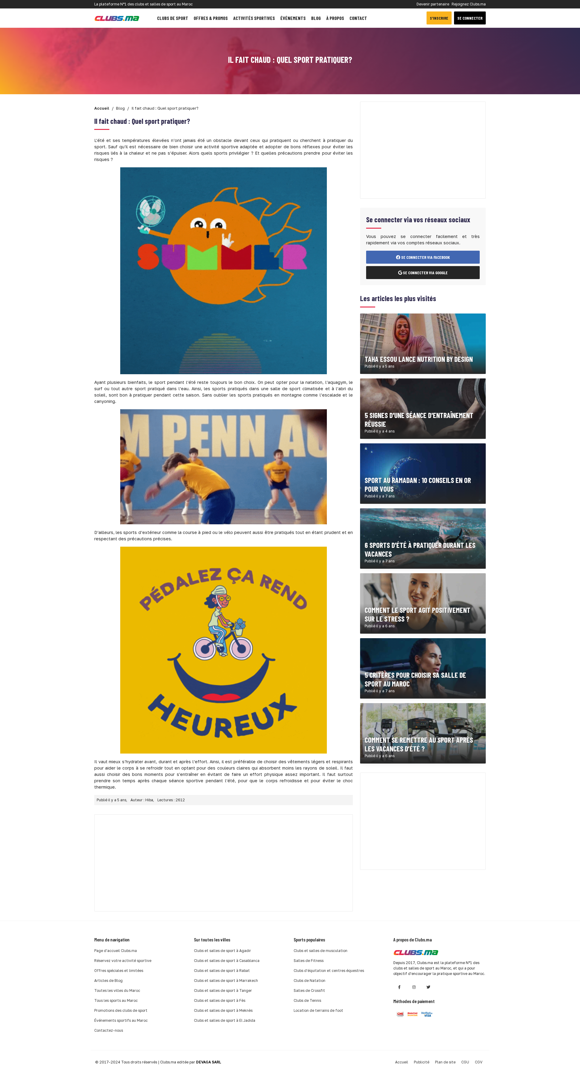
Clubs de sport (172, 18)
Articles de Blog (108, 980)
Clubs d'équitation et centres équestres (329, 970)
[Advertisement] (223, 863)
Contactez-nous (108, 1030)
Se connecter (469, 18)
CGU (465, 1062)
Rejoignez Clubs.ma (469, 4)
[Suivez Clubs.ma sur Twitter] (428, 987)
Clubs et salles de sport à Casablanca (226, 960)
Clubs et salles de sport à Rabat (222, 970)
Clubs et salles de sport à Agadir (222, 950)
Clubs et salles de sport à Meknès (223, 1010)
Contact (358, 18)
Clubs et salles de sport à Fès (219, 1000)
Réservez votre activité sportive (122, 960)
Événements (293, 18)
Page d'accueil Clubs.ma (115, 950)
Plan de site (445, 1062)
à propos (335, 18)
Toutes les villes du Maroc (117, 990)
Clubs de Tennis (307, 1000)
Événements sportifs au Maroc (121, 1020)
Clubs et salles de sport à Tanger (223, 990)
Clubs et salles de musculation (320, 950)
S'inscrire (439, 18)
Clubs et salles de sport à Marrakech (226, 980)
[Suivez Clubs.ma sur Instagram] (414, 987)
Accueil (401, 1062)
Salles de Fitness (309, 960)
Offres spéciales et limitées (118, 970)
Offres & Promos (211, 18)
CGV (478, 1062)
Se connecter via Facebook (425, 257)
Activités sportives (254, 18)
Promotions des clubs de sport (120, 1010)
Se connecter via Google (425, 272)
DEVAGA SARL (208, 1062)
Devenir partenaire (433, 4)
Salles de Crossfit (309, 990)
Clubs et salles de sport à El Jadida (224, 1020)
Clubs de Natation (309, 980)
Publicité (421, 1062)
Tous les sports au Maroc (116, 1000)
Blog (316, 18)
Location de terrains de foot (318, 1010)
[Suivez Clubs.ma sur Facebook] (399, 987)
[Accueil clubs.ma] (117, 17)
